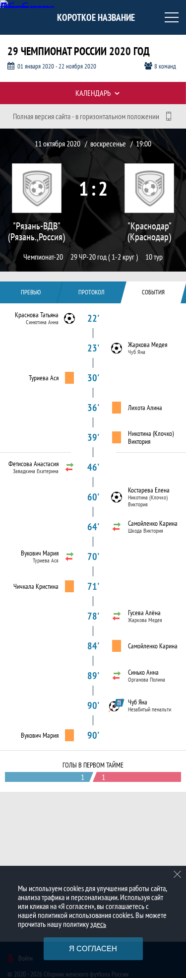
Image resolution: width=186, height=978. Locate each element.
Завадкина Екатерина (36, 471)
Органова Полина (146, 679)
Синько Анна (143, 672)
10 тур (154, 257)
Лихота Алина (145, 408)
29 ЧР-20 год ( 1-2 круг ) (104, 257)
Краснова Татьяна (37, 315)
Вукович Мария (40, 553)
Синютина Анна (42, 322)
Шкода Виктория (145, 530)
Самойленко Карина (153, 523)
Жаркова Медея (147, 345)
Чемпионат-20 (43, 257)
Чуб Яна (136, 352)
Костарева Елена (149, 490)
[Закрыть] (177, 874)
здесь (98, 924)
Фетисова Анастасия (33, 464)
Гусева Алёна (144, 613)
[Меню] (171, 17)
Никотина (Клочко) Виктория (151, 437)
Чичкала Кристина (36, 586)
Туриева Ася (44, 378)
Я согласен (93, 948)
